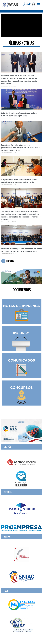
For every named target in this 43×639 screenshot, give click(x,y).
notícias (10, 261)
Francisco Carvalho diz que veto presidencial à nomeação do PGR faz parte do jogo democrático (20, 147)
